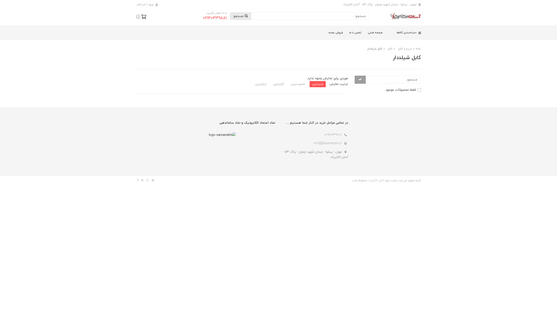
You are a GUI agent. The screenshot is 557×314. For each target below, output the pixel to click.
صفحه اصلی (375, 33)
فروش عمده (336, 33)
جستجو (239, 16)
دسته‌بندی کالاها (407, 33)
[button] (141, 16)
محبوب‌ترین (298, 84)
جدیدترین (317, 84)
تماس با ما (355, 33)
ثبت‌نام (141, 5)
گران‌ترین (278, 84)
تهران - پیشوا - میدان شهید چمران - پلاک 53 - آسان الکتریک (379, 5)
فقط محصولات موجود (401, 90)
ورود (150, 5)
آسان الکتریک (376, 181)
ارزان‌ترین (260, 84)
